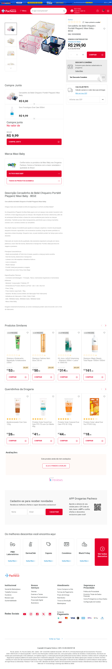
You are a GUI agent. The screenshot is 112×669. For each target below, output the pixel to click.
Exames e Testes (37, 594)
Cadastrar (54, 512)
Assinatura (35, 603)
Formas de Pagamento (65, 592)
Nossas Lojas (9, 598)
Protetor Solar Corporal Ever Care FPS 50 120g (68, 423)
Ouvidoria (8, 595)
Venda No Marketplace (12, 589)
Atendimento (63, 585)
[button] (11, 29)
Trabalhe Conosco (11, 592)
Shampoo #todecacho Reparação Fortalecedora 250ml (16, 360)
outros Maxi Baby (16, 173)
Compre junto (15, 142)
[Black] (56, 2)
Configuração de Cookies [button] (92, 602)
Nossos (35, 586)
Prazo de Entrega (63, 595)
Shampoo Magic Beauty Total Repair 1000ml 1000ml (94, 359)
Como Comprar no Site (65, 589)
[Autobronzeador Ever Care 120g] (17, 406)
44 (62, 434)
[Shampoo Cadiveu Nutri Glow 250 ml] (43, 343)
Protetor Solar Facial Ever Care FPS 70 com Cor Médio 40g (43, 424)
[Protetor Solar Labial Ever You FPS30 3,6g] (94, 406)
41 (36, 434)
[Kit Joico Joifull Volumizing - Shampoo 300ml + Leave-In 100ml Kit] (68, 343)
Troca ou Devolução (64, 600)
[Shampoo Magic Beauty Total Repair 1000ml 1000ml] (94, 343)
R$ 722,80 (61, 368)
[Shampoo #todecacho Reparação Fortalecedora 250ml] (17, 343)
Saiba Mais (79, 71)
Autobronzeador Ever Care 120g (17, 423)
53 (11, 370)
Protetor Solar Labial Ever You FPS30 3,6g (93, 423)
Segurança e (89, 586)
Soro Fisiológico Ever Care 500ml (32, 107)
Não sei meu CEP (81, 93)
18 (87, 434)
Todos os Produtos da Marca (21, 181)
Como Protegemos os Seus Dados (95, 599)
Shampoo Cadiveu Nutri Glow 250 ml (41, 359)
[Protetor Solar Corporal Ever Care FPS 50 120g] (68, 406)
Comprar (93, 55)
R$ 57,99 (10, 368)
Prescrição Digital (37, 600)
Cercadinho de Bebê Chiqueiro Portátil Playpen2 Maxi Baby (39, 94)
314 (63, 370)
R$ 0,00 (23, 101)
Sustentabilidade (11, 600)
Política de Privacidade (91, 591)
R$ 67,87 (35, 368)
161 (88, 370)
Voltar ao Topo (54, 639)
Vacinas (34, 591)
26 (11, 434)
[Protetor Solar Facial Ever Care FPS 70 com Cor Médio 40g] (43, 406)
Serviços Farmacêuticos (39, 597)
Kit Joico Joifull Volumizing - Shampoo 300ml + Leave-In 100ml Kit (68, 360)
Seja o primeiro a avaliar (56, 466)
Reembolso (61, 598)
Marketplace (61, 603)
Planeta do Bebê (74, 42)
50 (36, 370)
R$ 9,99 (23, 116)
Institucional (10, 585)
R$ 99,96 (77, 49)
